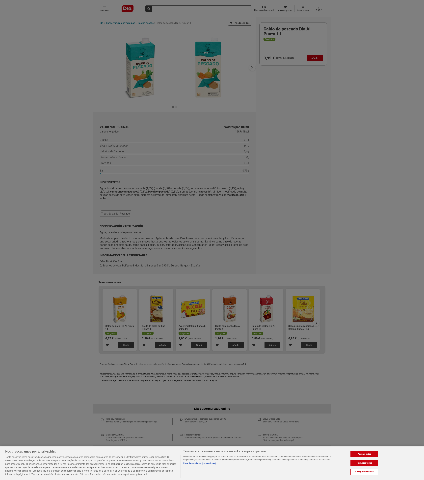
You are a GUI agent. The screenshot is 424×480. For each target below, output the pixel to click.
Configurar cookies (364, 471)
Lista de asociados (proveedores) (199, 463)
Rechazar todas (364, 462)
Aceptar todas (364, 453)
